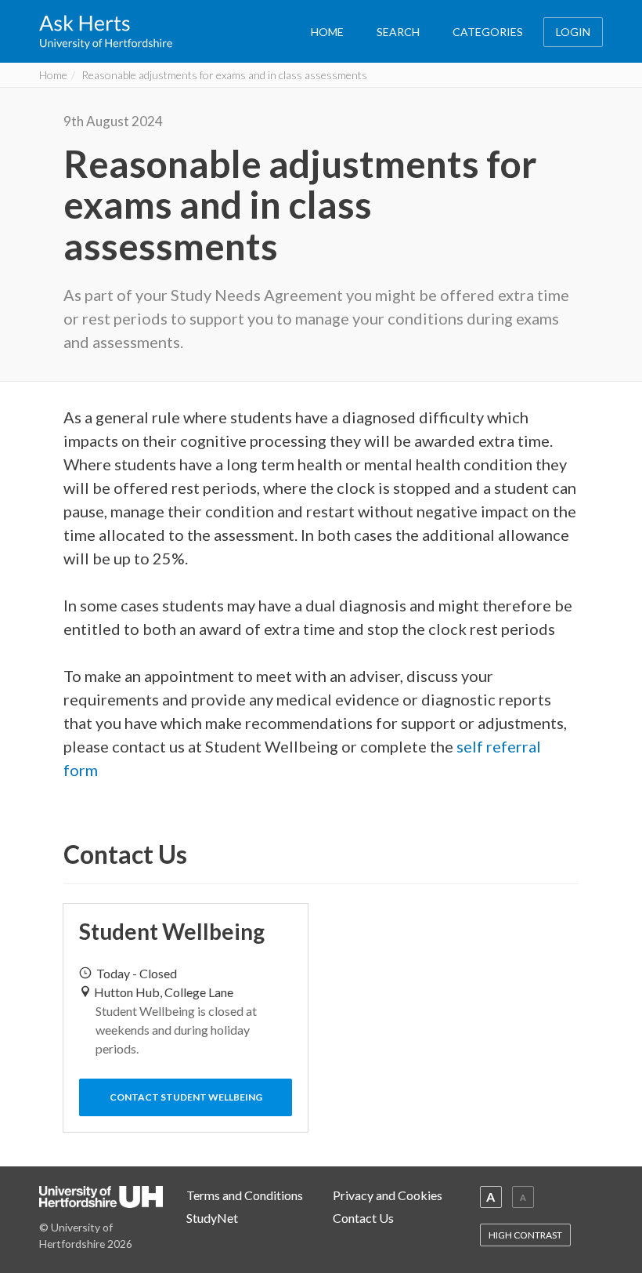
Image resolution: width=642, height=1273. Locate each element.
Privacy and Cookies (387, 1195)
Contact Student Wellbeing (186, 1097)
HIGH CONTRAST (525, 1235)
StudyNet (212, 1217)
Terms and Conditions (244, 1195)
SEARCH (398, 31)
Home (53, 75)
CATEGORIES (488, 31)
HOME (327, 31)
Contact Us (363, 1217)
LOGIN (573, 31)
